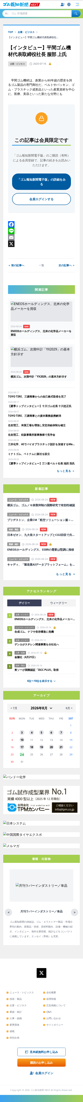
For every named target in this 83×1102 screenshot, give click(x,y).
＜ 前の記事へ (16, 265)
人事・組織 (14, 1018)
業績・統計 (14, 1012)
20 (51, 747)
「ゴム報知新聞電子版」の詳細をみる (41, 181)
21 (61, 747)
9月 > (69, 708)
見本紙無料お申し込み (44, 1052)
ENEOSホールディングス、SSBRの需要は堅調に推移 (40, 549)
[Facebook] (41, 224)
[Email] (41, 237)
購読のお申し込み (41, 1062)
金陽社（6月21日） (26, 657)
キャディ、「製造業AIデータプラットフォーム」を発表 (41, 564)
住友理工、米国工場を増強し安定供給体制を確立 (37, 425)
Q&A (47, 1012)
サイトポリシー (53, 1024)
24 (22, 754)
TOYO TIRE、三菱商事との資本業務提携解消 (34, 415)
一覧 (41, 265)
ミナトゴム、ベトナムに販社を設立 (29, 453)
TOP (10, 32)
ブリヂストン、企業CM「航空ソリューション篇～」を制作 (41, 520)
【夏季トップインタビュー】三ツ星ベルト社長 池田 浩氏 (41, 463)
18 (31, 747)
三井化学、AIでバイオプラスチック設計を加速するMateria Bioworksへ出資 (41, 444)
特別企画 (12, 1037)
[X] (41, 244)
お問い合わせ (52, 1018)
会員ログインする (41, 199)
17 (22, 747)
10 (22, 740)
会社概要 (49, 992)
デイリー (24, 603)
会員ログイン (44, 1073)
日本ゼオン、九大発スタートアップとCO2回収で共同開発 (41, 535)
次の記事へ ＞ (67, 265)
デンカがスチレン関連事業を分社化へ (37, 644)
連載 (10, 1031)
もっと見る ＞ (66, 471)
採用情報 (49, 999)
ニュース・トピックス (20, 992)
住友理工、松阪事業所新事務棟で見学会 (31, 434)
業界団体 (12, 1024)
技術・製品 (14, 999)
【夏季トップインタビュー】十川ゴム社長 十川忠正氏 (40, 406)
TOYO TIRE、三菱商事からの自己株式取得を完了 (37, 396)
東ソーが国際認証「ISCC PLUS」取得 (37, 669)
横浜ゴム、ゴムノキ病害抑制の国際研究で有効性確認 (41, 505)
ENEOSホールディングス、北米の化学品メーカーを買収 (45, 619)
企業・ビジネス (26, 32)
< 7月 (13, 708)
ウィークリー (58, 603)
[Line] (41, 231)
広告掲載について (54, 1005)
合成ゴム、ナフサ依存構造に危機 (34, 631)
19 (41, 747)
